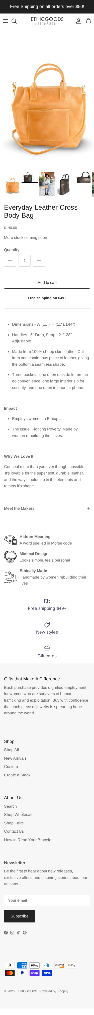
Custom (11, 766)
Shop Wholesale (19, 814)
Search (10, 806)
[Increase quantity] (39, 261)
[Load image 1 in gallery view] (47, 99)
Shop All (11, 750)
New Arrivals (15, 758)
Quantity (12, 250)
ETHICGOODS (26, 991)
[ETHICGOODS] (47, 21)
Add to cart (47, 282)
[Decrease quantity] (10, 261)
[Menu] (5, 21)
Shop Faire (14, 823)
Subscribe (20, 916)
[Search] (16, 21)
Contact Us (14, 831)
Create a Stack (17, 775)
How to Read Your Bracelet (28, 840)
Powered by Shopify (53, 991)
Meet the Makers (19, 508)
